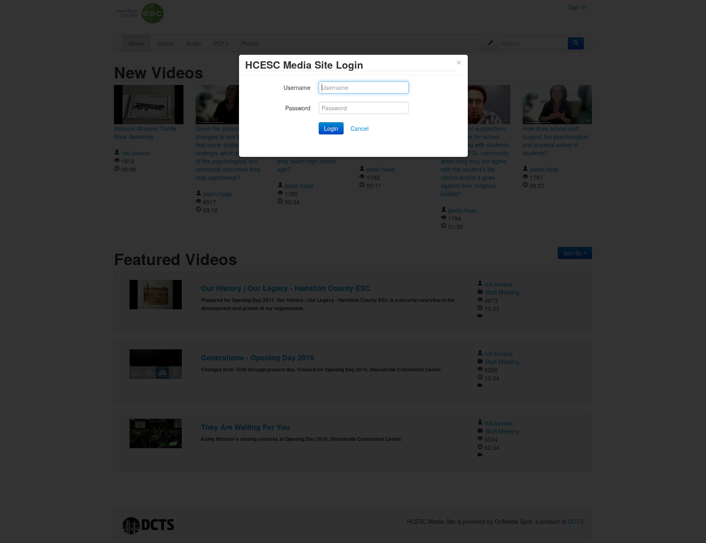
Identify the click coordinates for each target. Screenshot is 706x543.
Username (297, 87)
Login (331, 128)
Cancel (360, 128)
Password (298, 108)
